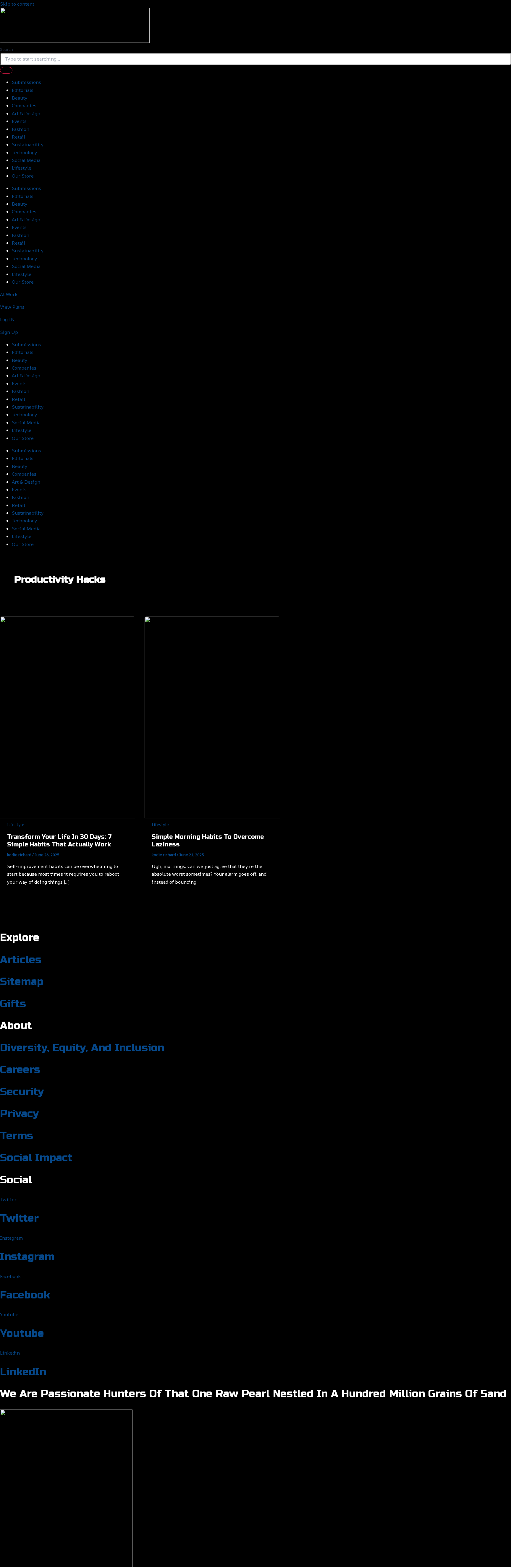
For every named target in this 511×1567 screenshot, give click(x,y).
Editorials (22, 90)
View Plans (12, 307)
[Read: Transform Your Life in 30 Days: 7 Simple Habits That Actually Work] (67, 816)
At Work (8, 294)
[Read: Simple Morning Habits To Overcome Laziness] (212, 816)
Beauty (20, 98)
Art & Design (26, 113)
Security (22, 1092)
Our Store (23, 176)
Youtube (22, 1333)
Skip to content (17, 4)
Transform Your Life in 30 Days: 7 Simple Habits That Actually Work (59, 840)
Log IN (7, 319)
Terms (16, 1136)
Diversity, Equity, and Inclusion (82, 1048)
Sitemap (21, 982)
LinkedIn (23, 1372)
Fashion (20, 129)
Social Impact (36, 1158)
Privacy (19, 1114)
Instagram (27, 1257)
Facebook (25, 1295)
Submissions (26, 82)
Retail (18, 137)
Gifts (13, 1004)
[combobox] (255, 59)
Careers (20, 1070)
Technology (24, 152)
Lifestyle (21, 168)
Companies (24, 105)
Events (19, 121)
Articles (20, 960)
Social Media (26, 160)
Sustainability (28, 144)
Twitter (19, 1218)
